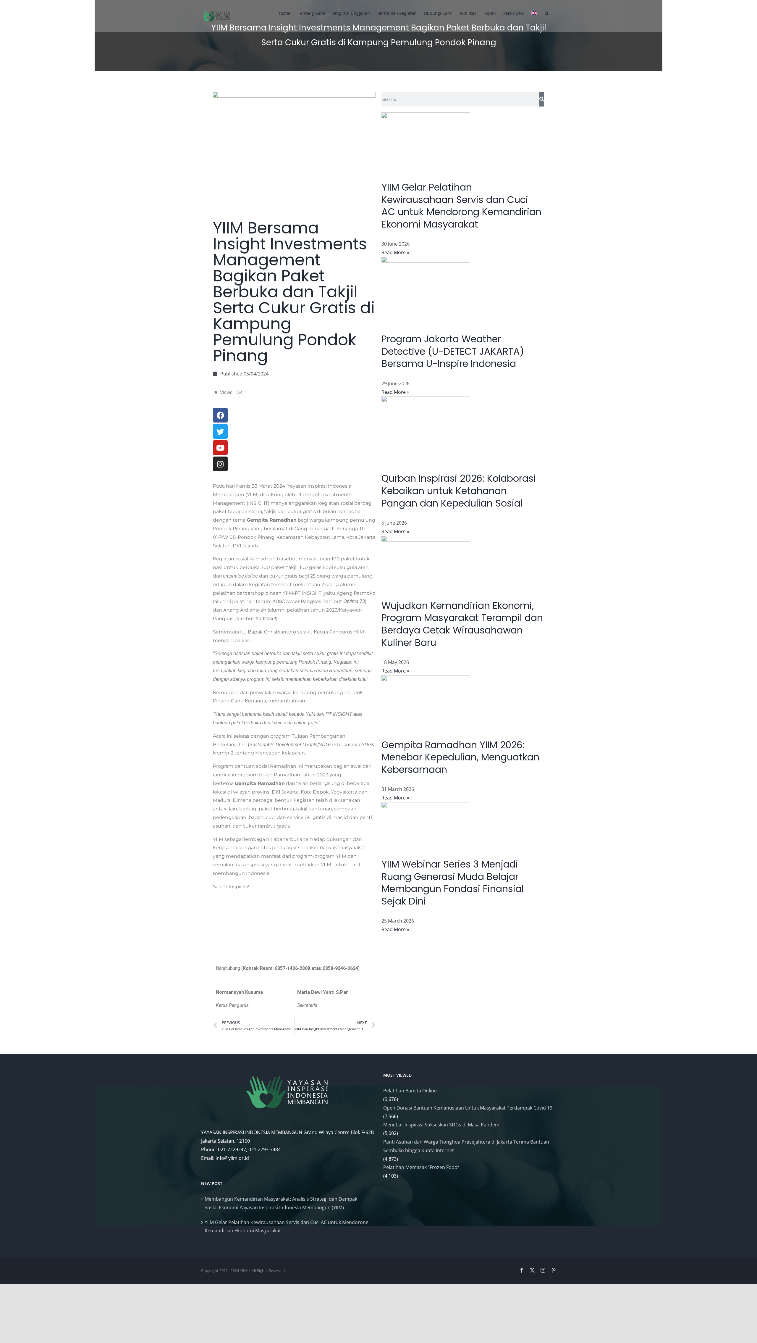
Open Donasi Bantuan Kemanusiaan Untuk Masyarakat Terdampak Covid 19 (467, 1108)
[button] (547, 12)
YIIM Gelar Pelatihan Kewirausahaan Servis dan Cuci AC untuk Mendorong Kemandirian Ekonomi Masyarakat (461, 205)
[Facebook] (521, 1270)
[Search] (541, 99)
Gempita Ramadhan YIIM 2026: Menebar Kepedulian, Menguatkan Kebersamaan (460, 757)
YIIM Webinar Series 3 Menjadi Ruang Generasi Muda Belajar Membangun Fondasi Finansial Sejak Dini (452, 882)
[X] (532, 1270)
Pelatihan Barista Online (410, 1090)
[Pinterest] (553, 1270)
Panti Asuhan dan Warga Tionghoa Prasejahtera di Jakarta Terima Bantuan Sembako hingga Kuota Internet (466, 1146)
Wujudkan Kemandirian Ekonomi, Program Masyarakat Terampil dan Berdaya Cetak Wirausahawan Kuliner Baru (462, 624)
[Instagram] (543, 1270)
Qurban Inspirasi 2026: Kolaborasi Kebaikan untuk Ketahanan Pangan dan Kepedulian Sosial (458, 491)
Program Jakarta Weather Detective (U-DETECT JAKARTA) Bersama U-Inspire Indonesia (452, 351)
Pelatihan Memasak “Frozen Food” (421, 1167)
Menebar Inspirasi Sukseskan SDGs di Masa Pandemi (442, 1124)
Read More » (395, 252)
